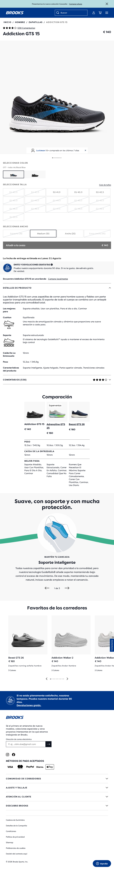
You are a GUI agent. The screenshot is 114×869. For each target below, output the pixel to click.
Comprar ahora (75, 4)
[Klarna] (40, 767)
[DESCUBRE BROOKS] (57, 805)
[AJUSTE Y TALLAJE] (57, 787)
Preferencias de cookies (15, 848)
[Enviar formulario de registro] (49, 744)
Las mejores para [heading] (9, 310)
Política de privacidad (15, 837)
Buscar (64, 13)
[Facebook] (13, 754)
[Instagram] (7, 754)
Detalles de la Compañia (16, 826)
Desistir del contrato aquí (16, 854)
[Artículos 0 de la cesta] (100, 12)
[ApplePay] (50, 767)
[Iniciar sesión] (93, 12)
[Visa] (10, 767)
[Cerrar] (107, 4)
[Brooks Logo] (57, 718)
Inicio (7, 22)
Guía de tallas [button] (105, 185)
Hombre (20, 22)
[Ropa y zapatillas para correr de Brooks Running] (15, 12)
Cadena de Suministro (15, 820)
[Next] (67, 588)
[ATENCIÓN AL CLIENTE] (57, 796)
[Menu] (106, 12)
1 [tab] (50, 679)
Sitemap (9, 842)
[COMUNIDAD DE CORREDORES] (57, 778)
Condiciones (11, 831)
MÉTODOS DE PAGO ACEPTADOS (25, 761)
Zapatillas (35, 22)
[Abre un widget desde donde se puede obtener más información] (102, 864)
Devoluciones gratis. (29, 705)
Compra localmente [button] (58, 279)
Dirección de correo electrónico (19, 739)
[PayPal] (30, 767)
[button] (57, 97)
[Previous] (47, 588)
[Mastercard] (20, 767)
